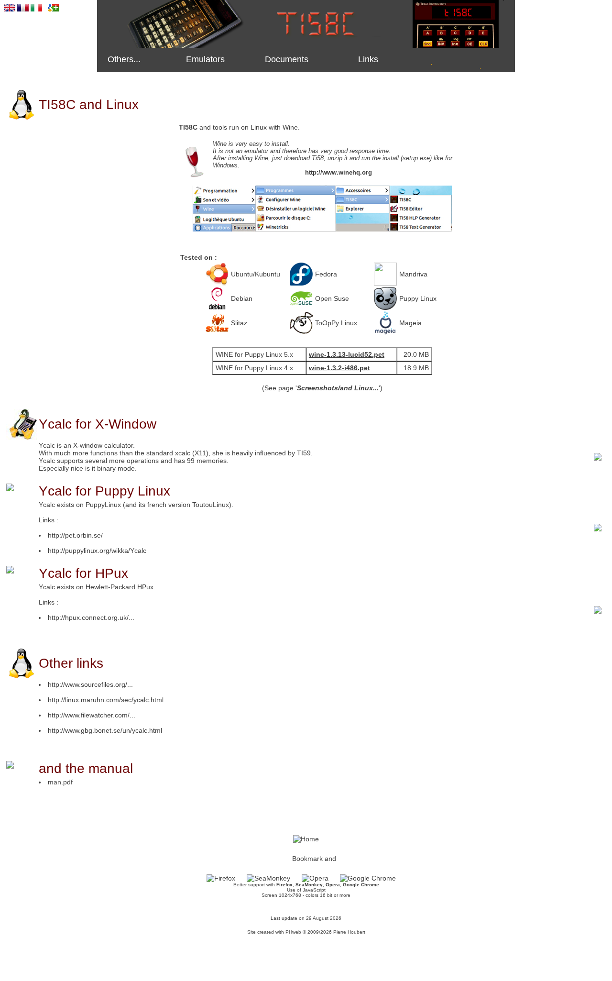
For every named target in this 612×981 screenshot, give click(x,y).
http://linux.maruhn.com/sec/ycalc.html (106, 700)
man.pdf (60, 782)
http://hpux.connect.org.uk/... (91, 617)
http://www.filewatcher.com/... (91, 715)
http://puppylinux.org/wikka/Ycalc (97, 550)
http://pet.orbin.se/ (75, 535)
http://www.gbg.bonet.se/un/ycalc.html (105, 730)
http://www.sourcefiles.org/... (90, 684)
